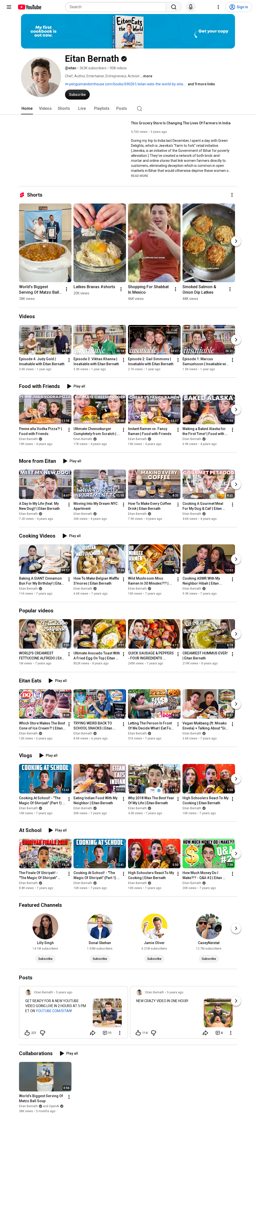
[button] (139, 175)
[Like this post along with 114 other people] (138, 1033)
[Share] (93, 1033)
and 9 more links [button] (201, 84)
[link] (73, 1013)
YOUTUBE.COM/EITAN (53, 1011)
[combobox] (117, 7)
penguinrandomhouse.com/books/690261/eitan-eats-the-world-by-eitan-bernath (133, 84)
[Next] (236, 241)
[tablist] (128, 109)
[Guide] (9, 7)
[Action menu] (120, 1033)
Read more (139, 176)
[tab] (27, 109)
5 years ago (64, 992)
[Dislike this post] (42, 1033)
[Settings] (218, 7)
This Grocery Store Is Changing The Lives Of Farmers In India (180, 123)
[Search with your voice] (191, 7)
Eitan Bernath (28, 439)
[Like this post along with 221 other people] (27, 1033)
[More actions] (232, 195)
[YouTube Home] (29, 7)
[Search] (174, 7)
